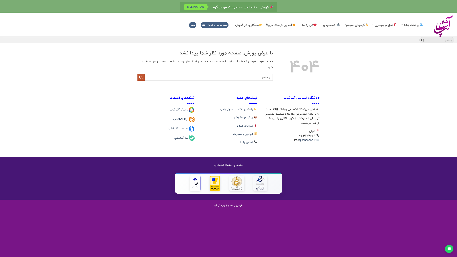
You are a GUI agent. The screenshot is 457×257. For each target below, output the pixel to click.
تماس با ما (247, 142)
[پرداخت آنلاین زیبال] (195, 183)
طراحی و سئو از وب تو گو (228, 205)
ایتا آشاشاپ (181, 118)
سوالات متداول (244, 125)
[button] (214, 25)
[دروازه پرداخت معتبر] (215, 183)
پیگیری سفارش (244, 117)
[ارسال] (423, 40)
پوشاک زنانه (411, 25)
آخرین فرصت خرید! (279, 25)
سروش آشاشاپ (179, 128)
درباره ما (307, 25)
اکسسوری (329, 25)
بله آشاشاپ (181, 137)
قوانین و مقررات (243, 133)
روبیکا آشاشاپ (179, 109)
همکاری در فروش (247, 25)
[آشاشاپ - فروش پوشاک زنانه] (441, 25)
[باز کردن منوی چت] (449, 248)
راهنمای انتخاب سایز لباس (237, 109)
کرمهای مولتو (355, 25)
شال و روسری (384, 25)
